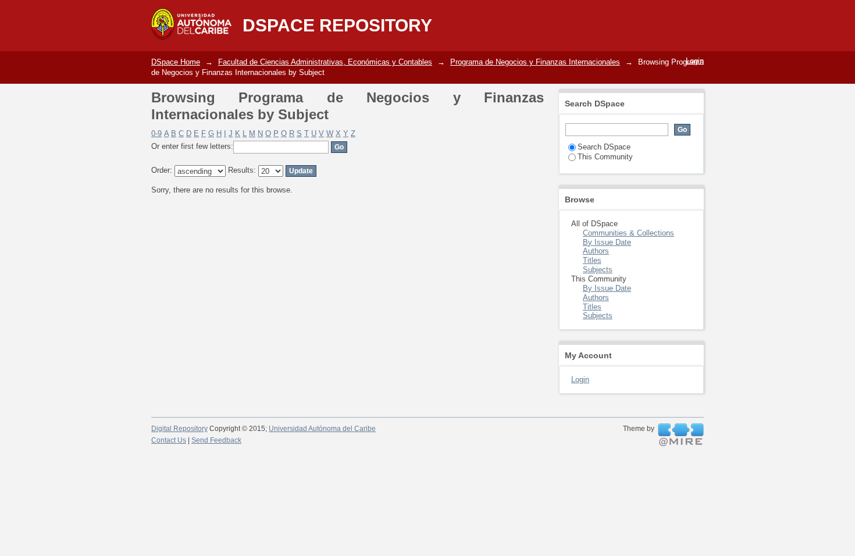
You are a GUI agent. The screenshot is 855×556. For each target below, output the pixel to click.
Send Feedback (216, 440)
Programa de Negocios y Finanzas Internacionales (535, 62)
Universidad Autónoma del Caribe (322, 429)
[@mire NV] (681, 435)
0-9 (156, 133)
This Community (605, 156)
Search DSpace (604, 146)
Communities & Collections (628, 233)
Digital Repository (179, 429)
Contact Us (168, 440)
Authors (596, 251)
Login (695, 60)
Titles (592, 260)
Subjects (597, 269)
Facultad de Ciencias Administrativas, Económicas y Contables (325, 62)
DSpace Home (175, 62)
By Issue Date (607, 242)
